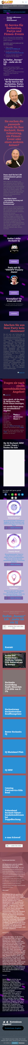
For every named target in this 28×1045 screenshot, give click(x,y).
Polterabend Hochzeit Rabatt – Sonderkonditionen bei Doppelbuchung (14, 815)
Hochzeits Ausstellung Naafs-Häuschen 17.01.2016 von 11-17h (13, 687)
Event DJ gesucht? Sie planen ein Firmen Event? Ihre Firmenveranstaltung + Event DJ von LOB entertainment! (14, 593)
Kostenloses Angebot (13, 1028)
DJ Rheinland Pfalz (14, 752)
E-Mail (22, 427)
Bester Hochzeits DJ (13, 732)
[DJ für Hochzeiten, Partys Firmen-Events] (7, 2)
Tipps (5, 432)
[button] (5, 494)
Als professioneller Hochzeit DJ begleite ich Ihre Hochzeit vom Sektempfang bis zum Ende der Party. (14, 523)
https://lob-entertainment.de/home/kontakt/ (14, 11)
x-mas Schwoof (12, 837)
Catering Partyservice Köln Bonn (14, 790)
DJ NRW (9, 770)
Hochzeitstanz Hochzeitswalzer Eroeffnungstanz (13, 711)
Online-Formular (15, 426)
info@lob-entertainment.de (15, 53)
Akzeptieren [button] (14, 1043)
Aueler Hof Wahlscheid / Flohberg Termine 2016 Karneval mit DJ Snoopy (14, 660)
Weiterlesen (21, 1043)
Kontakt (9, 647)
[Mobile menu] (26, 2)
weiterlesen (14, 261)
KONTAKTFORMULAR (13, 49)
